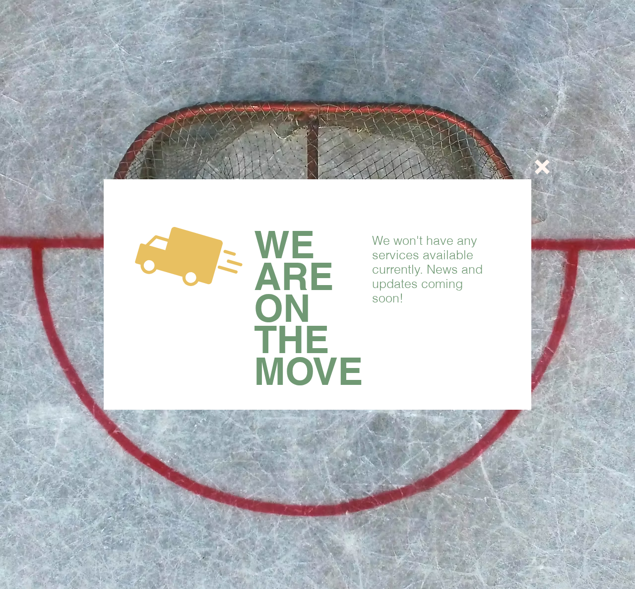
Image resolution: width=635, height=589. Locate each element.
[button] (542, 166)
